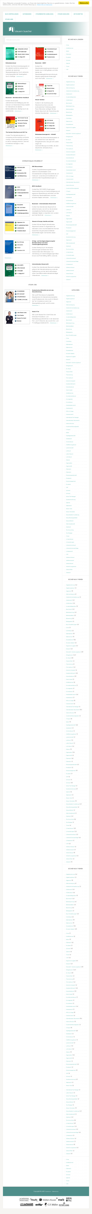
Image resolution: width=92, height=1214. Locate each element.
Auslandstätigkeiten (71, 97)
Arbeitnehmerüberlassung (72, 91)
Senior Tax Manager (71, 496)
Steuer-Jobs (69, 508)
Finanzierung (69, 145)
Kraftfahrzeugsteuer (71, 203)
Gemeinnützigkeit (70, 151)
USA (67, 69)
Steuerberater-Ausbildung (72, 514)
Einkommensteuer (11, 63)
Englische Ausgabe (71, 127)
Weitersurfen (84, 3)
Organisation (69, 218)
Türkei (67, 66)
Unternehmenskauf (71, 258)
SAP (67, 234)
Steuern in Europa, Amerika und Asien (42, 221)
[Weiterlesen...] (20, 76)
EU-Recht (68, 139)
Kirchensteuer (69, 200)
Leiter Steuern (69, 454)
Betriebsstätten (70, 109)
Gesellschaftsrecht (70, 154)
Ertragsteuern (69, 136)
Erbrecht (68, 130)
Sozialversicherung (70, 237)
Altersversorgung (70, 88)
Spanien (68, 63)
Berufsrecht (69, 103)
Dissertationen (69, 124)
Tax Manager (69, 533)
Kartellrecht (69, 197)
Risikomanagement (71, 231)
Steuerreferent (69, 520)
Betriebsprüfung (70, 106)
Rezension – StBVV (40, 63)
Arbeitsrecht (69, 94)
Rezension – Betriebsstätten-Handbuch (17, 97)
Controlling (68, 118)
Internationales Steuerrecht (40, 264)
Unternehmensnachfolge (72, 261)
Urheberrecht (69, 264)
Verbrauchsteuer (70, 267)
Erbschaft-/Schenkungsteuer (73, 133)
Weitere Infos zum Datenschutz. (44, 4)
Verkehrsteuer (69, 273)
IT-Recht (68, 191)
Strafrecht (68, 246)
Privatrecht (68, 227)
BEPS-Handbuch (36, 186)
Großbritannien (69, 48)
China (67, 45)
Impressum (48, 1191)
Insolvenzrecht (69, 179)
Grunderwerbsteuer (71, 161)
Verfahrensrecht (70, 270)
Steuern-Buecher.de (46, 30)
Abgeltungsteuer (70, 84)
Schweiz (68, 60)
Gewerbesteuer (70, 158)
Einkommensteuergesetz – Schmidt (45, 134)
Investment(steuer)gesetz (72, 188)
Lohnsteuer (69, 212)
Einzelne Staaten (70, 353)
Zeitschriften (69, 569)
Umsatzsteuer (69, 252)
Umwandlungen (70, 255)
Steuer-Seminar (39, 99)
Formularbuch (69, 148)
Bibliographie (69, 115)
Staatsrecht (69, 240)
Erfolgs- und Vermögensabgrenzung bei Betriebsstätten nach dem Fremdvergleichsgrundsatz (43, 242)
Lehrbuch (68, 209)
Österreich (68, 54)
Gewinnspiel (69, 390)
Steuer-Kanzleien (70, 511)
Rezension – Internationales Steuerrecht (44, 203)
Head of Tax (35, 311)
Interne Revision (70, 185)
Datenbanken (69, 344)
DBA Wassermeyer (37, 166)
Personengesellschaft (71, 224)
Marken (68, 215)
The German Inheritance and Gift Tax (16, 132)
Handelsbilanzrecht (71, 170)
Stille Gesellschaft (70, 243)
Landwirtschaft (69, 206)
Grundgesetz (69, 164)
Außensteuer (69, 100)
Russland (68, 57)
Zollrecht (68, 279)
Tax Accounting (70, 249)
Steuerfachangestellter (71, 517)
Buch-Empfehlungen (71, 335)
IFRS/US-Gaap (69, 176)
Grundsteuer (69, 167)
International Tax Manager (72, 417)
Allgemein (68, 301)
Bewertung (69, 112)
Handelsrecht (69, 173)
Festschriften (69, 142)
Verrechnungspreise (71, 276)
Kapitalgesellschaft (70, 194)
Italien (67, 51)
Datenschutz (69, 121)
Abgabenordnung (70, 81)
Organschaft (69, 221)
